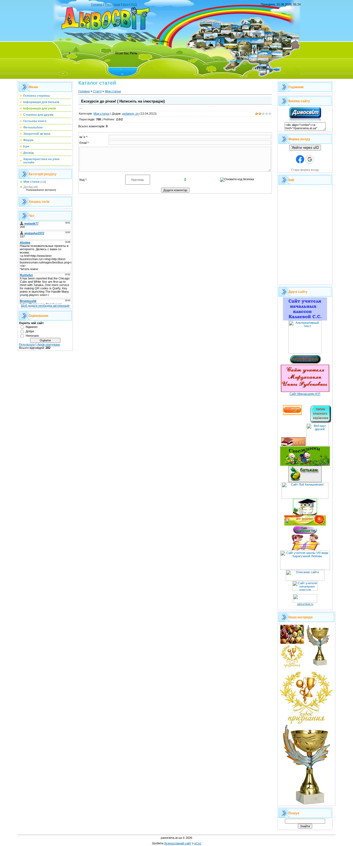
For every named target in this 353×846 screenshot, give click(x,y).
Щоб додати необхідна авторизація (45, 305)
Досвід (28, 186)
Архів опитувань (48, 344)
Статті (97, 91)
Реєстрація (112, 4)
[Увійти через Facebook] (300, 159)
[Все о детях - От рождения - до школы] (305, 601)
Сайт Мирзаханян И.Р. (305, 393)
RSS (134, 4)
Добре (30, 331)
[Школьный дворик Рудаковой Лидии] (293, 444)
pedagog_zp (130, 113)
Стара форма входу (305, 169)
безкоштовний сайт (177, 843)
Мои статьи (31, 181)
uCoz (197, 843)
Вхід (126, 4)
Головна (96, 4)
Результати (27, 344)
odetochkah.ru (305, 604)
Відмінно (32, 326)
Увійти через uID (305, 148)
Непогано (32, 335)
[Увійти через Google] (309, 159)
